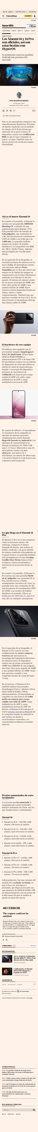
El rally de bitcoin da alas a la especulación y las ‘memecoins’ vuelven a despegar (16, 1094)
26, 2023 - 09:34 (18, 103)
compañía (6, 805)
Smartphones (6, 30)
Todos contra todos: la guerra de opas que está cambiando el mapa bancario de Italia (19, 1079)
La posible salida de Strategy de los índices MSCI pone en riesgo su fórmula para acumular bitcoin (17, 1072)
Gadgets (27, 30)
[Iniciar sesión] (34, 16)
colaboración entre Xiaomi (14, 229)
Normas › (33, 945)
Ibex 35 (5, 12)
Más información (6, 993)
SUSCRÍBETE (28, 16)
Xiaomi (4, 984)
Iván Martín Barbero (19, 101)
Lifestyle (33, 30)
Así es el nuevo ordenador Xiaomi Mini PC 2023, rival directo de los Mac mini (24, 958)
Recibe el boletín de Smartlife (13, 936)
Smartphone (12, 984)
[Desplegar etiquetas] (34, 984)
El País (33, 20)
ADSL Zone (31, 26)
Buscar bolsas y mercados (12, 1104)
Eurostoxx (11, 1114)
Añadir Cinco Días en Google (12, 115)
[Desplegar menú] (3, 16)
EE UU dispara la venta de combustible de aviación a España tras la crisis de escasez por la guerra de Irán (19, 1086)
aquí (31, 998)
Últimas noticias (8, 1066)
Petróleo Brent (33, 12)
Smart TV (20, 30)
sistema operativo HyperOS (20, 712)
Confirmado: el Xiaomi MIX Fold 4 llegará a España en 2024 (23, 971)
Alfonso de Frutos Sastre (21, 975)
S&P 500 (18, 12)
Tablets (14, 30)
